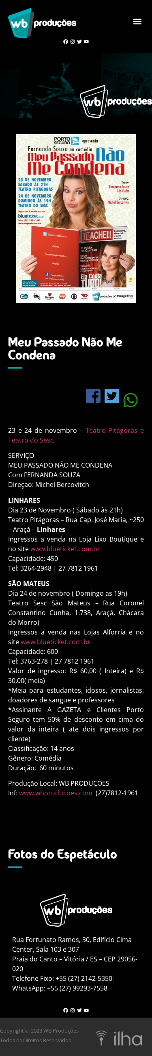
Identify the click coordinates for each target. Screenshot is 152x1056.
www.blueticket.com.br (65, 548)
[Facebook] (65, 41)
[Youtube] (86, 41)
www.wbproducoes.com (55, 792)
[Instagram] (72, 41)
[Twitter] (79, 41)
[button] (137, 21)
